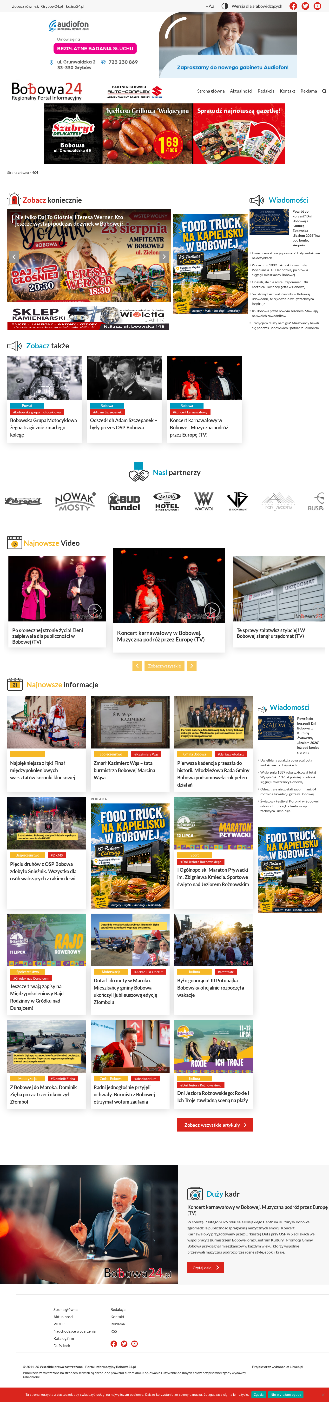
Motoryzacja (111, 972)
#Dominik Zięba (63, 1079)
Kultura (194, 972)
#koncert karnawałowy (190, 412)
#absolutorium (145, 1079)
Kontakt (287, 91)
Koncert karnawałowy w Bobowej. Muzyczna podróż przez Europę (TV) (199, 427)
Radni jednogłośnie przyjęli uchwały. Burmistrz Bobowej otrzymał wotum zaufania (124, 1094)
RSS (114, 1331)
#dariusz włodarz (231, 754)
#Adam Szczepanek (107, 412)
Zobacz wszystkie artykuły (212, 1125)
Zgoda (258, 1394)
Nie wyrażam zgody (286, 1394)
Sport (195, 855)
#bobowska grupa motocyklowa (37, 412)
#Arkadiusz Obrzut (148, 972)
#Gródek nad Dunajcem (31, 978)
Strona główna (211, 91)
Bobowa (107, 406)
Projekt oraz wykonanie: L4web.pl (277, 1367)
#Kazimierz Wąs (146, 754)
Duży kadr (61, 1345)
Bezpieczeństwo (27, 855)
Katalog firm (63, 1338)
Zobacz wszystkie (164, 665)
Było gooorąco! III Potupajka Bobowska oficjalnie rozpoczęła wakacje (210, 987)
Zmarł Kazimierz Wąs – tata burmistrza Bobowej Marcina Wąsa (124, 770)
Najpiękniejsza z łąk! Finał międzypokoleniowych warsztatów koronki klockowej (42, 770)
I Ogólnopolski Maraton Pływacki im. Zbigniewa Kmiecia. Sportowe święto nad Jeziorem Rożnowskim (213, 877)
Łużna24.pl (75, 6)
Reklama (309, 91)
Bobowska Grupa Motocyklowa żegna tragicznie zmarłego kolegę (43, 427)
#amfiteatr (226, 972)
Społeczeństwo (111, 754)
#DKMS (57, 855)
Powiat (27, 406)
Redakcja (266, 91)
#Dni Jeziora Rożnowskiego (200, 862)
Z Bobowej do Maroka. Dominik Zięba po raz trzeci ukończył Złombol (43, 1094)
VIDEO (59, 1323)
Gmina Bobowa (194, 754)
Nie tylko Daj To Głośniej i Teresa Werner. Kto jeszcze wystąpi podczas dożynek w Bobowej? (69, 220)
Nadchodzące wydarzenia (74, 1331)
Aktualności (241, 91)
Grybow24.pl (52, 6)
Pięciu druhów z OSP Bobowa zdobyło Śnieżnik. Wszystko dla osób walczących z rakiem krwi (43, 871)
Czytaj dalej (202, 1267)
